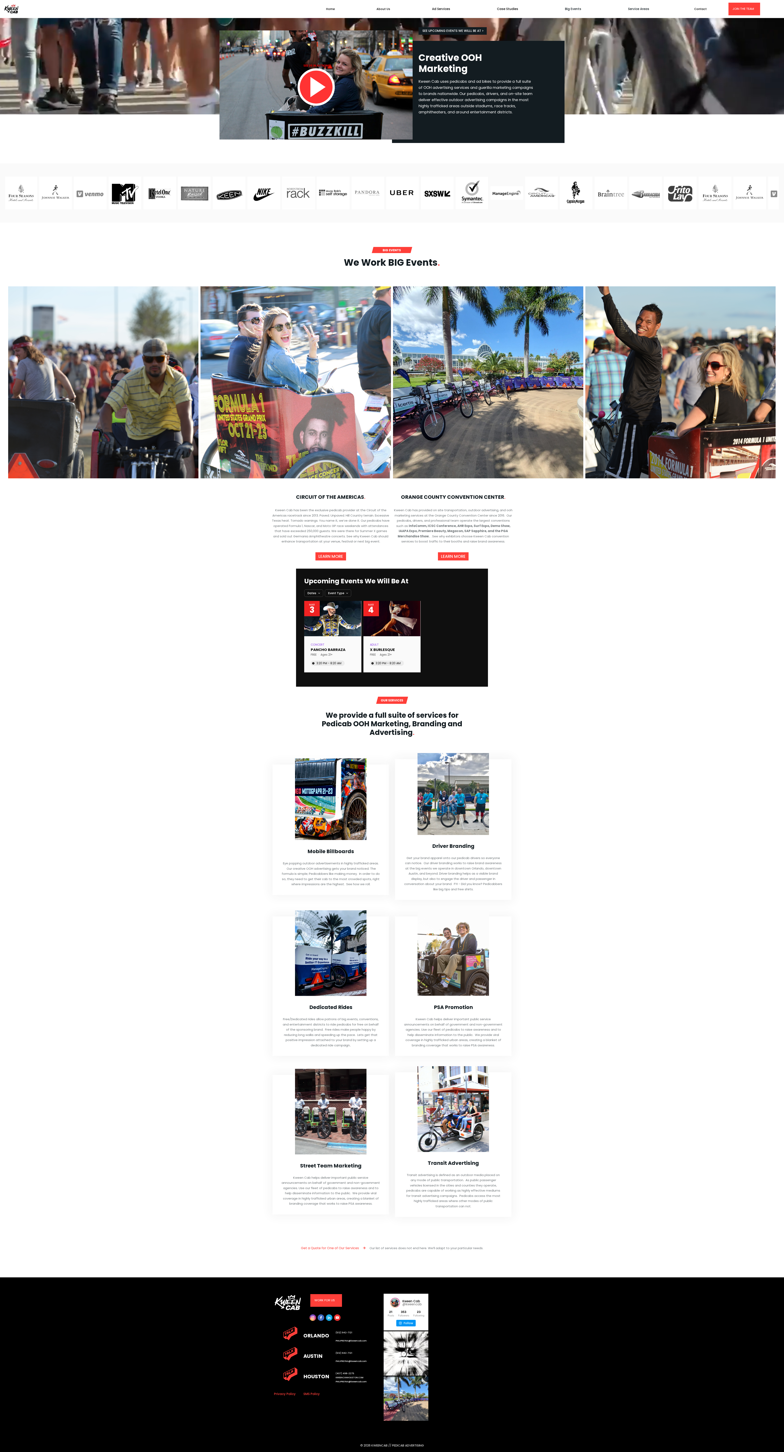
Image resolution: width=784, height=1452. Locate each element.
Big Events (573, 9)
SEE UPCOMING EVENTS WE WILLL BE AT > (453, 31)
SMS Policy (311, 1393)
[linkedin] (329, 1317)
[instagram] (313, 1317)
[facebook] (321, 1317)
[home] (19, 9)
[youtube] (337, 1317)
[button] (444, 9)
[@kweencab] (395, 1303)
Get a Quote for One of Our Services (333, 1248)
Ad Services (441, 9)
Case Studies (507, 9)
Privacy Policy (285, 1393)
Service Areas (638, 9)
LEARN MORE (330, 556)
